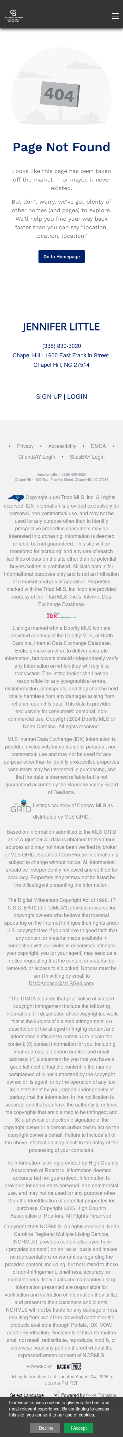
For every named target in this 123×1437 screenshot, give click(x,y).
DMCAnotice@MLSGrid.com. (61, 983)
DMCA (98, 446)
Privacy (25, 446)
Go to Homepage (62, 256)
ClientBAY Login (36, 456)
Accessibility (62, 446)
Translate (107, 1395)
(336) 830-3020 (61, 345)
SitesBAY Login (87, 456)
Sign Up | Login (61, 396)
